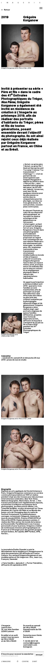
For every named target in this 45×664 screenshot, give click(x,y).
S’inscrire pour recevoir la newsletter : (17, 654)
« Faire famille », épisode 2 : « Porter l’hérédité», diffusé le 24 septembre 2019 (22, 564)
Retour (7, 10)
